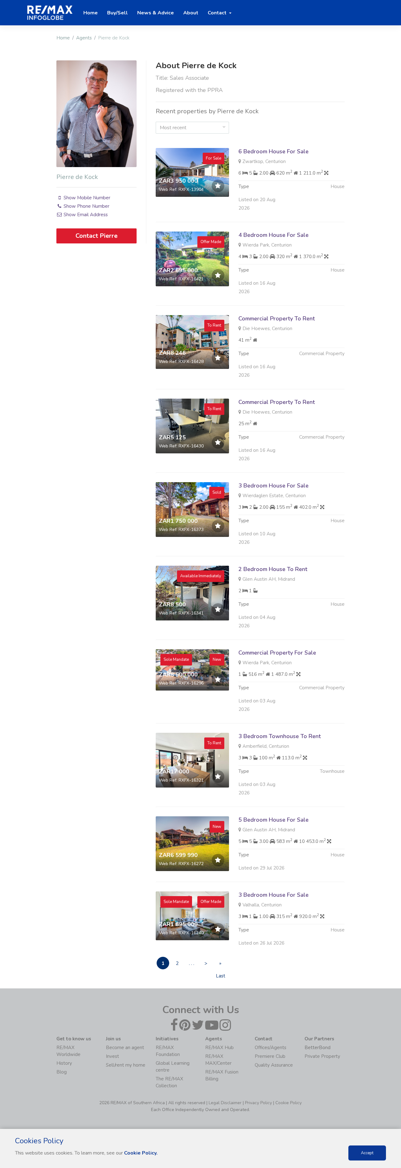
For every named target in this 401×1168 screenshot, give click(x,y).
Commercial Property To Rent (276, 318)
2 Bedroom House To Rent (272, 569)
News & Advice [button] (155, 12)
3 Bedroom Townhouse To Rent (279, 736)
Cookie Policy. (141, 1153)
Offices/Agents (270, 1047)
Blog (61, 1072)
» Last (220, 964)
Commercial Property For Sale (277, 652)
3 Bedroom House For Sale (273, 485)
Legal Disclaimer (225, 1103)
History (64, 1063)
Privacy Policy (258, 1103)
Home (63, 38)
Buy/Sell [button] (117, 12)
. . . (191, 963)
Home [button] (90, 12)
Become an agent (125, 1047)
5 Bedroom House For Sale (273, 820)
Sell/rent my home (125, 1065)
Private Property (322, 1056)
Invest (112, 1056)
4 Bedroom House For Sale (273, 235)
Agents (84, 38)
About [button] (190, 12)
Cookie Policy (288, 1103)
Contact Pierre (96, 236)
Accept (367, 1153)
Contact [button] (218, 12)
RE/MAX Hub (219, 1047)
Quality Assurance (274, 1065)
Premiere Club (270, 1056)
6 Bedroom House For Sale (273, 151)
